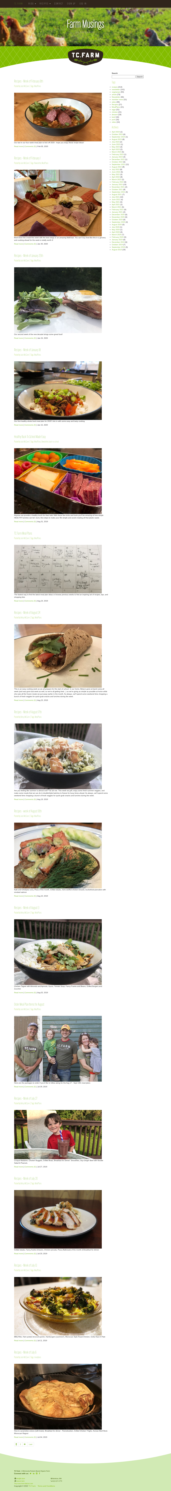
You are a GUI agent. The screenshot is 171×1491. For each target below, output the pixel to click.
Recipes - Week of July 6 (25, 1353)
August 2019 (117, 250)
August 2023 (117, 139)
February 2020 (118, 237)
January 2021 (117, 212)
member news (117, 99)
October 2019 (117, 245)
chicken (115, 112)
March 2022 (116, 179)
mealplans (37, 1357)
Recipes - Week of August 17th (28, 712)
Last (30, 1444)
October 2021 (117, 189)
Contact (58, 4)
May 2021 (116, 202)
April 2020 (116, 232)
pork (113, 120)
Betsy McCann (25, 617)
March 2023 (116, 152)
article (114, 94)
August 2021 (117, 194)
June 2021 (116, 199)
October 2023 (117, 134)
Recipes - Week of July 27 (25, 1099)
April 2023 (116, 149)
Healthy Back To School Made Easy (30, 437)
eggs (114, 110)
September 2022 (118, 164)
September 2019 (118, 247)
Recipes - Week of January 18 (27, 350)
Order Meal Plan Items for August (29, 1005)
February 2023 (118, 154)
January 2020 (117, 240)
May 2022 (116, 174)
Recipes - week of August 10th (28, 811)
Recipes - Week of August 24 (27, 613)
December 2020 (118, 215)
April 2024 (116, 132)
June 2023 (116, 144)
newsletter (116, 89)
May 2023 (116, 147)
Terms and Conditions (46, 1486)
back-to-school (54, 441)
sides (114, 102)
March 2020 (116, 235)
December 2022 (118, 159)
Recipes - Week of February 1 (27, 158)
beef (113, 117)
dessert (115, 115)
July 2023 (115, 142)
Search (115, 73)
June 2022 (116, 172)
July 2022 (115, 169)
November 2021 (118, 187)
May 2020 (116, 230)
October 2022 (117, 162)
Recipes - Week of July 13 (25, 1266)
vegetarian (116, 92)
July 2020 (115, 227)
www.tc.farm (20, 1481)
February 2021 (118, 210)
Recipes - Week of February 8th (28, 81)
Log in (83, 4)
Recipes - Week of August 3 (26, 908)
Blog (32, 4)
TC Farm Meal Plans (23, 534)
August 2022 (117, 167)
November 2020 (118, 217)
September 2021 (118, 192)
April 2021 (116, 204)
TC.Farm (18, 4)
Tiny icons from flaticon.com (23, 1483)
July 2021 (115, 197)
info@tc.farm (20, 1478)
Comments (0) (30, 146)
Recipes (44, 4)
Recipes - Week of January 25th (28, 256)
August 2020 (117, 225)
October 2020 (117, 220)
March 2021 (116, 207)
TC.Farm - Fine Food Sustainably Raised (85, 57)
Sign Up (71, 4)
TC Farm (32, 1486)
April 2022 (116, 177)
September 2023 (118, 137)
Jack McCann (25, 86)
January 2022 (117, 184)
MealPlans (37, 86)
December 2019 (118, 242)
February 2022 (118, 182)
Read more (18, 146)
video (114, 122)
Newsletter (37, 163)
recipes (115, 87)
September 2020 (118, 222)
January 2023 (117, 157)
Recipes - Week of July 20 (26, 1179)
